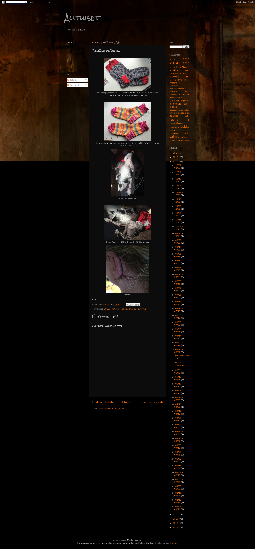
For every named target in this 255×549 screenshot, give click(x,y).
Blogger (174, 542)
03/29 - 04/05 (178, 426)
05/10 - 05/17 (178, 385)
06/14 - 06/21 (178, 337)
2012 (172, 59)
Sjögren (173, 79)
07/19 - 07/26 (178, 303)
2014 (174, 63)
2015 (106, 308)
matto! (186, 110)
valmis (143, 308)
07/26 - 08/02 (178, 296)
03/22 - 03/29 (178, 433)
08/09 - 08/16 (178, 282)
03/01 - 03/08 (178, 453)
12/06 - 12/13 (178, 187)
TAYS (180, 80)
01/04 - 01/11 (178, 508)
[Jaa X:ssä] (132, 304)
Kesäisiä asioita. (179, 363)
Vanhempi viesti (152, 402)
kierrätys (185, 100)
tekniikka (174, 132)
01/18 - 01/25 (178, 494)
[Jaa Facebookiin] (135, 304)
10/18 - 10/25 (178, 221)
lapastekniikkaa (176, 110)
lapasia (174, 107)
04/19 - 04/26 (178, 405)
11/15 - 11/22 (178, 200)
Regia (187, 76)
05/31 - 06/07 (178, 351)
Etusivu (127, 402)
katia (178, 100)
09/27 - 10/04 (178, 235)
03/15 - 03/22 (178, 440)
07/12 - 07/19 (178, 310)
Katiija (106, 304)
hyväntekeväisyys (178, 97)
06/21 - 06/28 (178, 330)
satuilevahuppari (177, 123)
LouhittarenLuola (178, 73)
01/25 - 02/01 (178, 487)
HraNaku (114, 308)
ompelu (173, 112)
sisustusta (174, 126)
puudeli (174, 116)
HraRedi (123, 308)
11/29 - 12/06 (178, 194)
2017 (176, 152)
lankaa (186, 103)
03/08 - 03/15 (178, 446)
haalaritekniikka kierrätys (177, 90)
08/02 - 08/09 (178, 289)
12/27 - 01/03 (178, 166)
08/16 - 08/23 (178, 275)
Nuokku (174, 76)
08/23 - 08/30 (178, 269)
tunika (186, 132)
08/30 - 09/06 (178, 262)
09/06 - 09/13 (178, 255)
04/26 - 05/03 (178, 399)
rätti (187, 120)
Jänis (187, 70)
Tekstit (73, 79)
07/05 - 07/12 (178, 316)
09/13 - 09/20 (178, 248)
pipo (187, 112)
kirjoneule (175, 103)
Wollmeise (175, 82)
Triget (186, 79)
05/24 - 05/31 (178, 371)
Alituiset (82, 17)
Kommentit (74, 84)
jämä (131, 308)
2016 (172, 67)
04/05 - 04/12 (178, 419)
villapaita (185, 136)
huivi (187, 91)
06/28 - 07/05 (178, 323)
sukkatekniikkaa (177, 130)
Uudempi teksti (102, 402)
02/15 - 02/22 (178, 467)
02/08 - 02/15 (178, 474)
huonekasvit (175, 94)
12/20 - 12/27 (178, 173)
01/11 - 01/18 (178, 501)
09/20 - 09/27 (178, 241)
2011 (176, 527)
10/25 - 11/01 (178, 214)
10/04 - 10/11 (178, 228)
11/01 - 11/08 (178, 207)
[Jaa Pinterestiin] (138, 304)
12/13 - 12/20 (178, 180)
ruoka (174, 119)
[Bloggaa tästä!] (130, 304)
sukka (136, 308)
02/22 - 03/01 (178, 460)
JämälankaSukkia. (182, 357)
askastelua (175, 85)
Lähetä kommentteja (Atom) (111, 408)
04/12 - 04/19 (178, 412)
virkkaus (173, 140)
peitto (181, 112)
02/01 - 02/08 (178, 480)
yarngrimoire (183, 140)
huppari (186, 94)
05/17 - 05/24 (178, 378)
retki (187, 115)
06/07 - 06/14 (178, 344)
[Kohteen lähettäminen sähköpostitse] (127, 304)
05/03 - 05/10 (178, 392)
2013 (186, 59)
